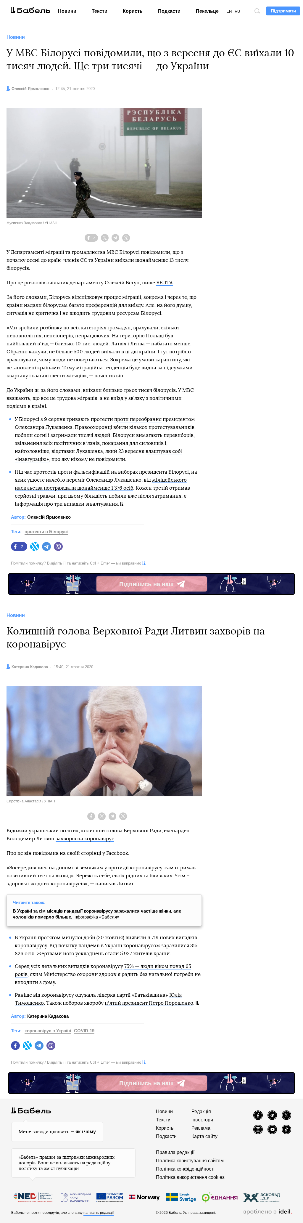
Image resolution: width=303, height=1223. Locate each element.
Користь (133, 11)
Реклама (200, 1128)
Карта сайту (204, 1136)
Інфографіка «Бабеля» (97, 913)
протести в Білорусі (46, 531)
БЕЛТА (164, 282)
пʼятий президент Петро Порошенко (149, 1003)
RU (237, 11)
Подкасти (169, 11)
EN (229, 11)
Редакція (201, 1111)
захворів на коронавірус (85, 838)
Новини (67, 11)
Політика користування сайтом (190, 1160)
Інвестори (202, 1119)
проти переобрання (138, 419)
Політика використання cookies (190, 1177)
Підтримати (283, 10)
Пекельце (207, 11)
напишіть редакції (98, 1213)
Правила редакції (175, 1152)
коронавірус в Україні (48, 1030)
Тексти (99, 11)
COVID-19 (84, 1030)
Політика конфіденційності (185, 1168)
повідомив (46, 853)
